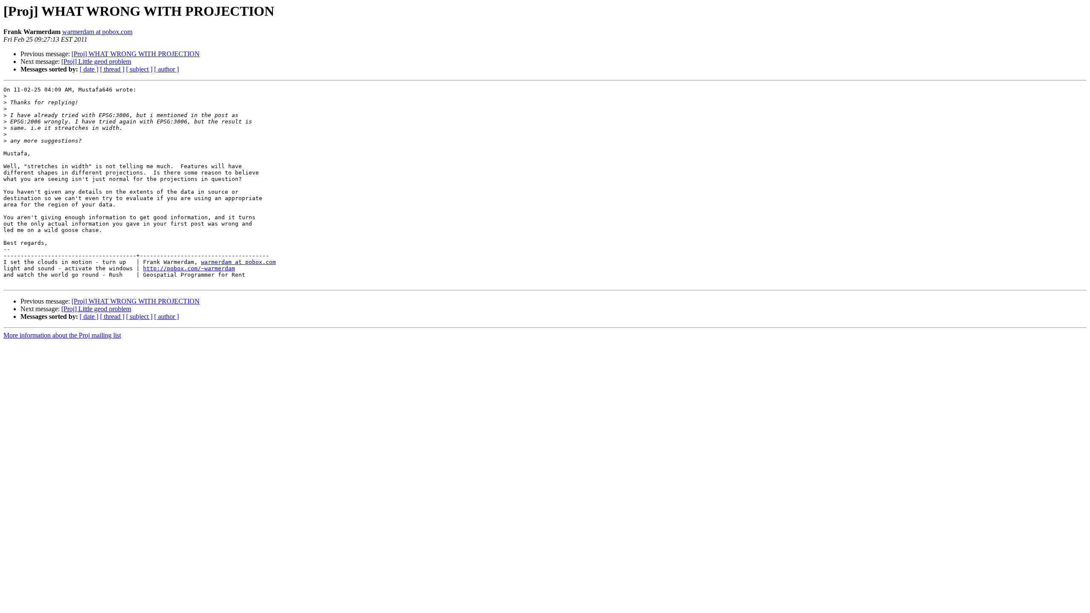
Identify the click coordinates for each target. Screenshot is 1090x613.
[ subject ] (139, 69)
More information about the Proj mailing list (62, 335)
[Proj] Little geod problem (96, 61)
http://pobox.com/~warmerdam (189, 268)
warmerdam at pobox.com (97, 31)
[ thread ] (112, 69)
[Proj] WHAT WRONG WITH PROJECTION (136, 53)
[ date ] (89, 69)
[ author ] (166, 69)
